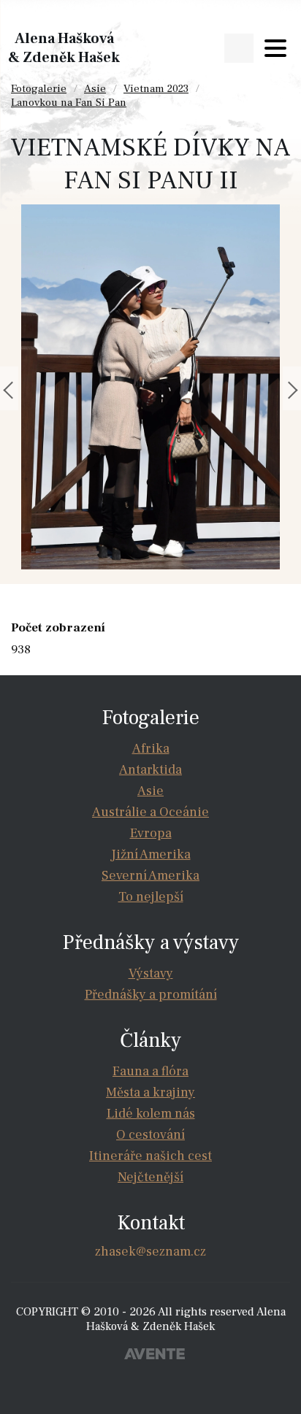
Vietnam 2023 (155, 89)
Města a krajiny (150, 1092)
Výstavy (151, 973)
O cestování (150, 1134)
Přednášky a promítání (151, 994)
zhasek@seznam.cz (150, 1251)
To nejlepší (150, 896)
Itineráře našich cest (150, 1156)
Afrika (150, 748)
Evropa (151, 833)
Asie (95, 89)
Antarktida (150, 769)
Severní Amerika (150, 875)
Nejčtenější (150, 1177)
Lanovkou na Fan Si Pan (68, 102)
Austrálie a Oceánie (150, 812)
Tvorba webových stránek (154, 1355)
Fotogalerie (38, 89)
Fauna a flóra (150, 1071)
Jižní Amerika (151, 854)
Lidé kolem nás (151, 1113)
